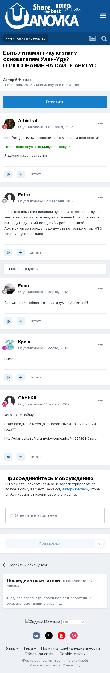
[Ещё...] (100, 124)
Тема (28, 648)
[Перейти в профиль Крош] (9, 345)
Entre (24, 194)
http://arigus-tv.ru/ (19, 138)
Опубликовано (45, 127)
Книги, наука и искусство (58, 84)
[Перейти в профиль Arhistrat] (9, 124)
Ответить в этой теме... (36, 515)
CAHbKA (27, 397)
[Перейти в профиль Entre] (9, 198)
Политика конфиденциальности (70, 648)
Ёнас (23, 285)
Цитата (36, 174)
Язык (11, 648)
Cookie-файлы (72, 654)
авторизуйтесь (75, 489)
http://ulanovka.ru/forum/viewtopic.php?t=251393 (45, 438)
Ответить (55, 101)
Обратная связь (39, 654)
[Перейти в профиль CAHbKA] (9, 401)
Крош (24, 341)
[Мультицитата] (21, 174)
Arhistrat (23, 79)
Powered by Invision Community (55, 665)
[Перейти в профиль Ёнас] (9, 288)
